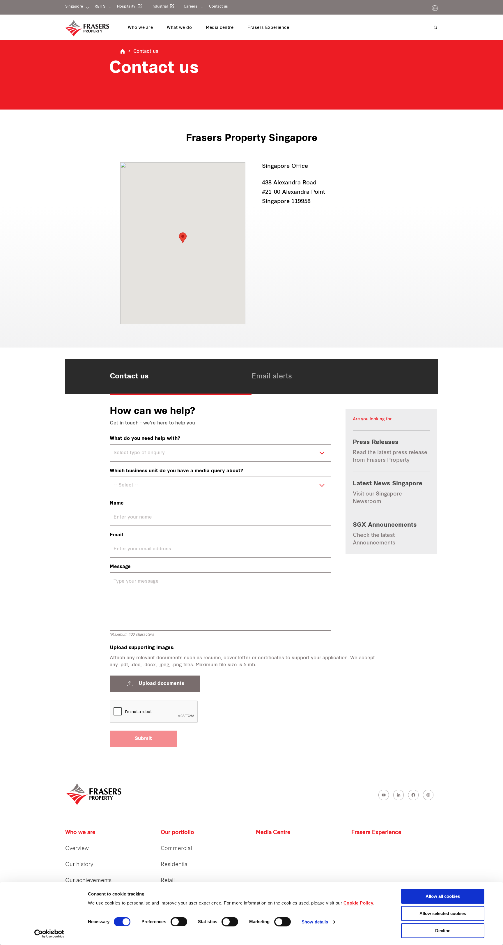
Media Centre (273, 832)
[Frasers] (87, 28)
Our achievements (88, 881)
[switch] (179, 921)
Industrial (159, 6)
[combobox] (220, 453)
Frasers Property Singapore (123, 51)
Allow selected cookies (442, 913)
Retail (168, 881)
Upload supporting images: (142, 648)
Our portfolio (177, 832)
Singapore (74, 6)
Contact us (218, 6)
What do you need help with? (145, 438)
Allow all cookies (443, 896)
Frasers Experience (376, 832)
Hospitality (126, 6)
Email (116, 535)
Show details (315, 922)
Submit (143, 738)
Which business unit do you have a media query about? (176, 471)
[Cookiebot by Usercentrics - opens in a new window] (49, 933)
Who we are (80, 832)
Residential (175, 865)
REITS (100, 6)
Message (120, 567)
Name (117, 503)
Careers (190, 6)
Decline (442, 930)
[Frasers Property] (94, 794)
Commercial (176, 848)
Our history (79, 865)
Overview (77, 848)
